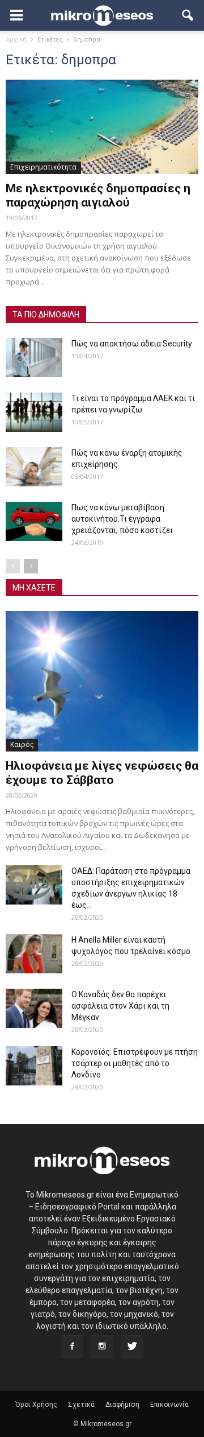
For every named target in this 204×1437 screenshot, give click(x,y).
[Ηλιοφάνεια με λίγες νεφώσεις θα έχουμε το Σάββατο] (102, 681)
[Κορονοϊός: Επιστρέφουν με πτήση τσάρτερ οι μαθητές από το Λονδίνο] (34, 1065)
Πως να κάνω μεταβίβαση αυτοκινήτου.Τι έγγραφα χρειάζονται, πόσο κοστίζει (122, 519)
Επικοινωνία (169, 1405)
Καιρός (21, 744)
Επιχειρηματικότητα (43, 167)
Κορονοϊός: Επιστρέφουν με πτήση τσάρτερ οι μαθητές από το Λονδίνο (134, 1063)
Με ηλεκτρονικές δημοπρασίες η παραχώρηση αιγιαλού (98, 195)
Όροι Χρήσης (36, 1405)
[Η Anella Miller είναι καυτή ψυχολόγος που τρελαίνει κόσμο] (34, 953)
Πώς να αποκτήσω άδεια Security (131, 343)
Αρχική (16, 39)
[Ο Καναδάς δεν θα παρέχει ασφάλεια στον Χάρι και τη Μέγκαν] (34, 1008)
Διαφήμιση (122, 1405)
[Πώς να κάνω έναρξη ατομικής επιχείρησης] (34, 466)
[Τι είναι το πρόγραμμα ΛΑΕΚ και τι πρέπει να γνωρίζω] (34, 412)
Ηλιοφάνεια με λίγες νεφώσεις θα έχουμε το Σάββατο (102, 773)
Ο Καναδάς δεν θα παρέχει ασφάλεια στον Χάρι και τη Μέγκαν (120, 1006)
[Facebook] (72, 1346)
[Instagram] (102, 1346)
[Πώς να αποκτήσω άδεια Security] (34, 357)
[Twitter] (132, 1346)
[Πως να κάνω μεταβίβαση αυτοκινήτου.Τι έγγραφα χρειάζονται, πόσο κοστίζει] (34, 521)
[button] (188, 15)
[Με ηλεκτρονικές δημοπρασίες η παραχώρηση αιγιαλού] (102, 127)
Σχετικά (81, 1405)
